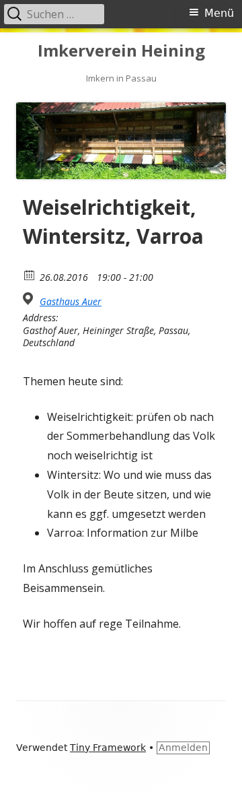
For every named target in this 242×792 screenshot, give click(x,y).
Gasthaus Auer (71, 302)
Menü (219, 13)
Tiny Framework (108, 747)
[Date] (30, 274)
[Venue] (30, 298)
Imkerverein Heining (121, 50)
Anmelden (183, 747)
